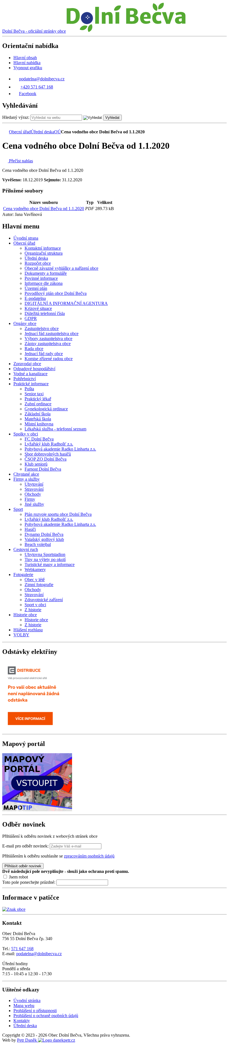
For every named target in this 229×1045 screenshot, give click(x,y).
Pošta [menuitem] (29, 388)
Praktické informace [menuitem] (31, 383)
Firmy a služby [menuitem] (26, 479)
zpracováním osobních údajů (89, 856)
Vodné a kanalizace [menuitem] (30, 373)
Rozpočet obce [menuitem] (38, 263)
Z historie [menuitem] (33, 609)
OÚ (57, 131)
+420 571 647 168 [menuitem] (36, 87)
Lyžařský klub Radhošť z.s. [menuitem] (49, 444)
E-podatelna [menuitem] (35, 298)
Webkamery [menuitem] (35, 569)
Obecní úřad (20, 131)
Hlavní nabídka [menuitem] (26, 62)
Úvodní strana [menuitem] (25, 238)
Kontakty (21, 1020)
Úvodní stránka (26, 1000)
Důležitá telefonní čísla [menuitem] (45, 313)
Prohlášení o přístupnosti (35, 1010)
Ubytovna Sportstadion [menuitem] (45, 554)
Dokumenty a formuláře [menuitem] (46, 273)
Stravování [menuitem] (34, 489)
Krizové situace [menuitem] (38, 308)
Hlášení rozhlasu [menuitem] (28, 629)
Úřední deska (42, 131)
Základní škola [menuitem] (38, 413)
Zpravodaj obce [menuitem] (27, 363)
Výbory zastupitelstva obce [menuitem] (48, 338)
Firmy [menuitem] (30, 499)
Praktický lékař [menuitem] (38, 398)
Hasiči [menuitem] (30, 529)
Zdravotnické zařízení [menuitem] (44, 599)
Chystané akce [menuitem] (26, 474)
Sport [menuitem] (18, 509)
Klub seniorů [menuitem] (36, 464)
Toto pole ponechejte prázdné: (29, 882)
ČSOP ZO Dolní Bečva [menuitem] (45, 459)
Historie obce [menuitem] (25, 614)
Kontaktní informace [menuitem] (43, 248)
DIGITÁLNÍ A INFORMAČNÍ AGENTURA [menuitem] (66, 303)
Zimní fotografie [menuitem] (39, 584)
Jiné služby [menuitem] (34, 504)
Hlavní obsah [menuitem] (25, 57)
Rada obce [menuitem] (34, 348)
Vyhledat (112, 117)
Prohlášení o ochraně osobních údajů (45, 1015)
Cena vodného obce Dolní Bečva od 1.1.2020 (43, 208)
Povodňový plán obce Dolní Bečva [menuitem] (56, 293)
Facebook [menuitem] (27, 93)
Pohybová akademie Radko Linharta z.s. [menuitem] (60, 449)
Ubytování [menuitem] (34, 484)
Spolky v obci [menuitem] (25, 434)
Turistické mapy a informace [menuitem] (50, 564)
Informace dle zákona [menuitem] (44, 283)
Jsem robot (18, 877)
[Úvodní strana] (5, 131)
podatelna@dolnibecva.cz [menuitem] (42, 78)
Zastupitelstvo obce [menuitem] (42, 328)
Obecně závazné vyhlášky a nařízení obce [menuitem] (61, 268)
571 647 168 (22, 948)
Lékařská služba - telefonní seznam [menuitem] (55, 429)
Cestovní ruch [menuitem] (25, 549)
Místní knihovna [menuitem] (39, 424)
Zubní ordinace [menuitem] (38, 403)
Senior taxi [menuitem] (34, 393)
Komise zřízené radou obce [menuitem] (49, 358)
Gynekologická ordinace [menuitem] (46, 408)
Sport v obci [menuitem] (35, 604)
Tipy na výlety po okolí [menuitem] (45, 559)
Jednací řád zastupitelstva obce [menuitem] (51, 333)
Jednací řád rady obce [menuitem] (44, 353)
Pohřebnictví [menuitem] (24, 378)
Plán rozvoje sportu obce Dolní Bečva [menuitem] (58, 514)
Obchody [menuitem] (33, 494)
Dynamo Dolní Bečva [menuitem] (44, 534)
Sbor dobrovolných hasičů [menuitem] (48, 454)
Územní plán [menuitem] (36, 288)
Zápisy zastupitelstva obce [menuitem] (48, 343)
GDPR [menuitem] (31, 318)
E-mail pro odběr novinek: (25, 846)
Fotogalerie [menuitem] (23, 574)
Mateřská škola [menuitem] (38, 418)
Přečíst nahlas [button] (20, 160)
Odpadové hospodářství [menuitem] (34, 368)
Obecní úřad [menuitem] (24, 243)
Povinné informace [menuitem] (41, 278)
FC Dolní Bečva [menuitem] (39, 439)
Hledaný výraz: (15, 117)
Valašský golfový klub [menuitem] (44, 539)
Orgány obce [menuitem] (24, 323)
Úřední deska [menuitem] (36, 258)
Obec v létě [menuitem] (35, 579)
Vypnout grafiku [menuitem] (27, 67)
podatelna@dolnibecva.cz (39, 953)
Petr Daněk (27, 1040)
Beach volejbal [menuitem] (38, 544)
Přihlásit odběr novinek (22, 866)
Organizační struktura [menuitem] (44, 253)
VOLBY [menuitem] (21, 634)
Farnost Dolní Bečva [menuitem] (43, 469)
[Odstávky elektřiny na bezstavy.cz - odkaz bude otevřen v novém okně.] (37, 729)
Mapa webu (23, 1005)
